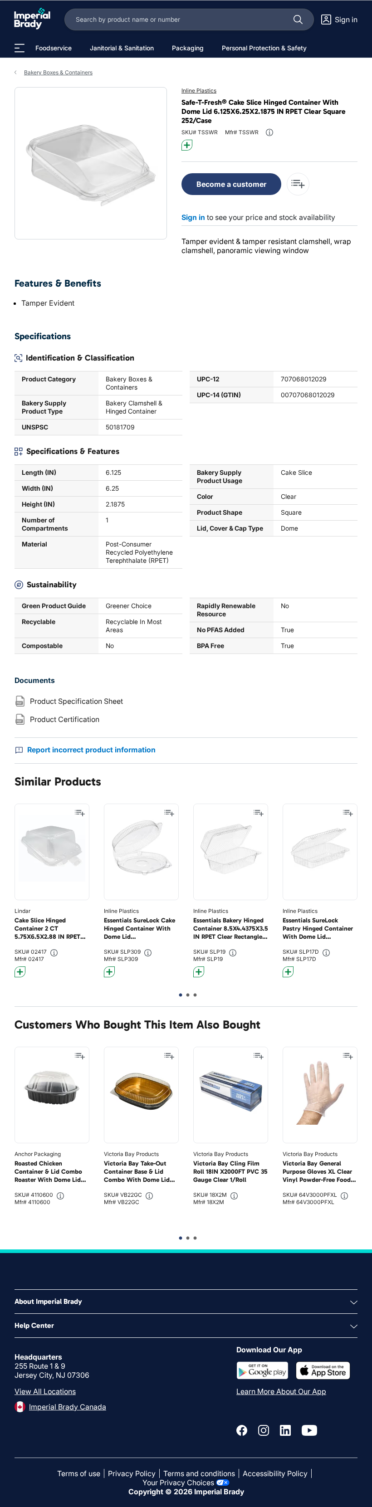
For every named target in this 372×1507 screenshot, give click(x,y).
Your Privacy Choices (178, 1482)
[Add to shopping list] (79, 813)
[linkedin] (285, 1430)
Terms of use (78, 1473)
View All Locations (45, 1391)
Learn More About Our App (281, 1391)
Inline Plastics (198, 90)
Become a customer (231, 184)
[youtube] (309, 1430)
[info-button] (269, 132)
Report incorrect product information (91, 749)
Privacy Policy (132, 1473)
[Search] (298, 19)
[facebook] (241, 1430)
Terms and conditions (199, 1473)
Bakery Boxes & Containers (58, 72)
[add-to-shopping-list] (298, 184)
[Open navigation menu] (19, 48)
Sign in (193, 217)
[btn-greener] (186, 145)
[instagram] (263, 1430)
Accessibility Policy (275, 1473)
